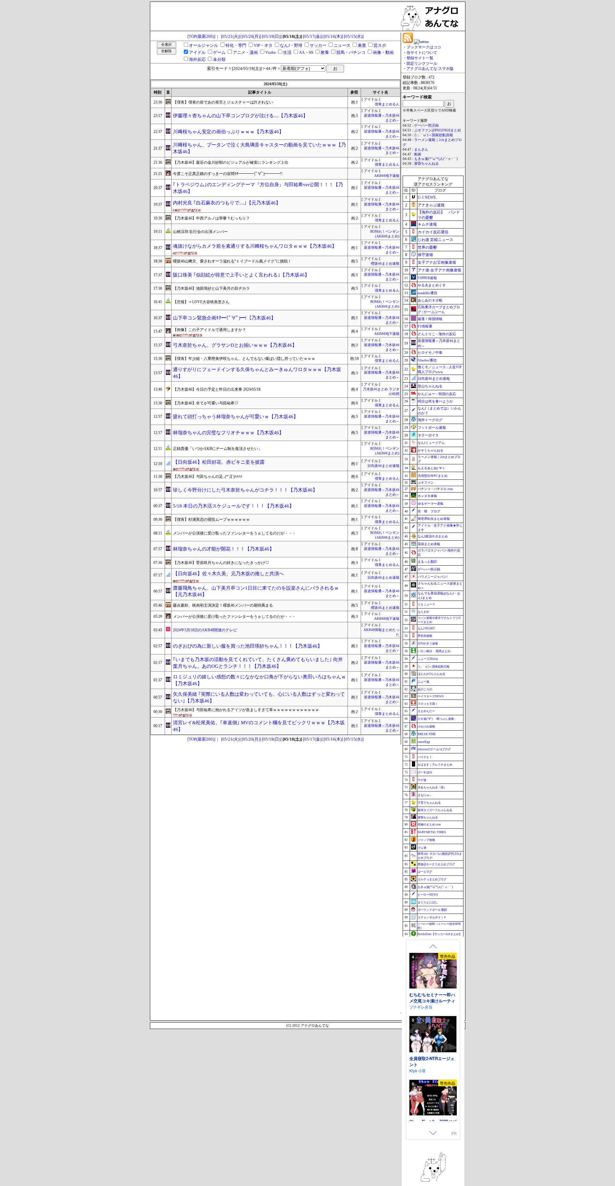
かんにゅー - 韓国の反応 (437, 394)
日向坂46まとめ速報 (383, 466)
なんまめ (423, 611)
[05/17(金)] (313, 36)
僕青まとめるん (387, 104)
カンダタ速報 (427, 496)
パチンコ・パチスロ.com (435, 489)
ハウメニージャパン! (432, 576)
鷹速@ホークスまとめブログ (436, 864)
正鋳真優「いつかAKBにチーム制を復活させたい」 (217, 448)
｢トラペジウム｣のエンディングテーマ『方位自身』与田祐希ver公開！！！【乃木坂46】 (258, 188)
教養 (325, 52)
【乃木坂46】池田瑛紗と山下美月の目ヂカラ (211, 288)
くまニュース (426, 604)
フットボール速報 (432, 427)
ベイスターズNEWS (431, 696)
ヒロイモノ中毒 (430, 352)
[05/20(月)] (251, 36)
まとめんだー (426, 711)
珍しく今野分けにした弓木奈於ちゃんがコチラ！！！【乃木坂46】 (245, 490)
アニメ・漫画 (245, 52)
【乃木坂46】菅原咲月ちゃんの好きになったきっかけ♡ (221, 562)
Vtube (270, 52)
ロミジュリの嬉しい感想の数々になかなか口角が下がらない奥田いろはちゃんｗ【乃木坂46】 (259, 680)
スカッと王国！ (428, 703)
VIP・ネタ (263, 45)
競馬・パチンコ (350, 52)
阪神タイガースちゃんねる (435, 810)
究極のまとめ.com (429, 824)
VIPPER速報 (427, 278)
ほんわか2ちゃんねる (431, 674)
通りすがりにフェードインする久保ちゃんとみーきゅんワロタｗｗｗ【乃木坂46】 (257, 373)
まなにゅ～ (425, 795)
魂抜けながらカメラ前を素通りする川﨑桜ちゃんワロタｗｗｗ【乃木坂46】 (255, 246)
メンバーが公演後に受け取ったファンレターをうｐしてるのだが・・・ (234, 533)
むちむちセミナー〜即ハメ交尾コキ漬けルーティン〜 (432, 1000)
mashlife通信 (427, 293)
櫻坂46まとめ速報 (385, 263)
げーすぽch (425, 772)
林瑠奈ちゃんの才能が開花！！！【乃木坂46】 (223, 549)
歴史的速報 (425, 635)
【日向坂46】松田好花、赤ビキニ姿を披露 (219, 462)
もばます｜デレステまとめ (435, 764)
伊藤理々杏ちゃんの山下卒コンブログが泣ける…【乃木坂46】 (240, 115)
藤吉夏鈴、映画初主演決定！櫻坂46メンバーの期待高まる (223, 605)
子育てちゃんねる (429, 802)
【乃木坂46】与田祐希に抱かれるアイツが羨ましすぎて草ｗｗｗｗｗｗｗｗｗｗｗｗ (246, 710)
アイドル (197, 52)
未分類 (219, 59)
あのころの (425, 689)
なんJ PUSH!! (426, 628)
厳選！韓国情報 (430, 319)
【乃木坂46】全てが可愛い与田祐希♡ (205, 403)
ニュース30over (428, 658)
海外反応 (197, 59)
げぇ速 (422, 847)
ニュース (342, 45)
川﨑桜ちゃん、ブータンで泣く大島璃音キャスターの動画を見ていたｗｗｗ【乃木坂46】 (259, 148)
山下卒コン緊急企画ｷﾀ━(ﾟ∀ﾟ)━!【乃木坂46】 (224, 317)
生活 (287, 52)
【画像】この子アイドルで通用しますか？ (209, 330)
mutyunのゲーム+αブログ (434, 749)
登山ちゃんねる (430, 386)
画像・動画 (383, 52)
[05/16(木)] (333, 36)
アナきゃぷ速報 (431, 205)
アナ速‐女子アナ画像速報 (439, 270)
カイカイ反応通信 (433, 232)
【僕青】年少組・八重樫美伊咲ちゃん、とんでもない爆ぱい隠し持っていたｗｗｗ (244, 358)
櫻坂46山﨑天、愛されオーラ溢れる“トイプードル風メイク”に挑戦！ (232, 261)
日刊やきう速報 (428, 643)
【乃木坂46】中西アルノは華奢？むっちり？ (211, 218)
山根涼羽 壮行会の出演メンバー (200, 231)
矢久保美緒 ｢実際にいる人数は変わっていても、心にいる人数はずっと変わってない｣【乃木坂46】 (259, 697)
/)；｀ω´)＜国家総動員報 (433, 135)
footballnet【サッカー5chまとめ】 (440, 934)
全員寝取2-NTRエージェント (432, 1061)
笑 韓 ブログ (429, 511)
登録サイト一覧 (419, 58)
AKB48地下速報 (386, 176)
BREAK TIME (427, 734)
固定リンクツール (421, 63)
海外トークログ (430, 420)
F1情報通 (425, 326)
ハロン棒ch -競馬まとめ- (434, 651)
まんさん (421, 149)
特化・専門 (236, 45)
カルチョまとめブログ (432, 879)
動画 (417, 154)
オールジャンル (203, 45)
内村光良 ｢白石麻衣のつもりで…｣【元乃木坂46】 (227, 202)
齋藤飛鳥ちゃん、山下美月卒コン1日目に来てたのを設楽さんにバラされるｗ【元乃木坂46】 (256, 591)
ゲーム (219, 52)
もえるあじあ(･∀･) (431, 468)
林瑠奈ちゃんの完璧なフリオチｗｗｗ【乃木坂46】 (228, 432)
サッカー (318, 45)
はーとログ (425, 871)
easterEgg (424, 741)
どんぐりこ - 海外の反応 (437, 334)
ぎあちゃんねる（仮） (432, 787)
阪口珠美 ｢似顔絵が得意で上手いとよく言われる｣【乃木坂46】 (241, 275)
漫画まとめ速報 (429, 544)
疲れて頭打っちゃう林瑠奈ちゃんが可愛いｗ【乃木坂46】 (235, 416)
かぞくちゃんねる (430, 450)
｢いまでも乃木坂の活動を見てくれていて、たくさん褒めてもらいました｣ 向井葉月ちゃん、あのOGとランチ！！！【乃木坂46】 (258, 663)
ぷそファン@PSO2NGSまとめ (437, 130)
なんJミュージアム (431, 442)
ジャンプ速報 (426, 840)
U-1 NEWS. (427, 197)
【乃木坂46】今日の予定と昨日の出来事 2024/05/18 (216, 389)
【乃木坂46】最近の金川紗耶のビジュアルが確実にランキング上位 (230, 162)
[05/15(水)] (354, 36)
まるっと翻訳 (427, 561)
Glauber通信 (427, 360)
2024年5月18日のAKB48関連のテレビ (205, 630)
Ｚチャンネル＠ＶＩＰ (432, 917)
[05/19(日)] (272, 36)
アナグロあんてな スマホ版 (430, 68)
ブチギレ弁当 (420, 1006)
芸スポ (379, 45)
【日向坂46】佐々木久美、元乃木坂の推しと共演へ (228, 573)
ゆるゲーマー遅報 (430, 503)
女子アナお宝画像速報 (437, 262)
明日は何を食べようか (435, 401)
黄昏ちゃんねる (426, 163)
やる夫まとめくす (432, 285)
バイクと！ (425, 757)
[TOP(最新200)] (201, 36)
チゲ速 (422, 780)
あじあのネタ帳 (430, 300)
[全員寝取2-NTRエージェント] (433, 1034)
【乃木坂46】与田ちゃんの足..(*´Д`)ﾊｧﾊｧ (207, 476)
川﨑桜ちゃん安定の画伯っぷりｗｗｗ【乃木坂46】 (228, 131)
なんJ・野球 (291, 45)
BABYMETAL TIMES (432, 832)
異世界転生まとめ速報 (434, 518)
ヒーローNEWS (428, 894)
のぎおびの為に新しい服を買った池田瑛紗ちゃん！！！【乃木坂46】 (247, 646)
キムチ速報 (427, 224)
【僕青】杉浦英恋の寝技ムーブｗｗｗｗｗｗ (211, 519)
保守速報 (425, 255)
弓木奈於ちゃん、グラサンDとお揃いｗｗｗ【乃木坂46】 (235, 345)
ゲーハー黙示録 (426, 125)
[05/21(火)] (231, 36)
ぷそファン (426, 482)
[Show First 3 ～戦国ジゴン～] (433, 1098)
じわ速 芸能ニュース (435, 239)
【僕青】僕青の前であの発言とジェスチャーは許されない (223, 102)
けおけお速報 (426, 726)
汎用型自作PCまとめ (432, 475)
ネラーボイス (428, 435)
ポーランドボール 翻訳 (432, 909)
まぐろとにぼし (428, 902)
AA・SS (306, 52)
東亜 (362, 45)
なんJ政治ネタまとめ (433, 536)
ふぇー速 (423, 681)
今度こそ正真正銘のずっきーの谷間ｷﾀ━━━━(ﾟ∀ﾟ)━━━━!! (228, 173)
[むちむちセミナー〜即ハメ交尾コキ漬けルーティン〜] (433, 971)
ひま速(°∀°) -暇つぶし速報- (436, 718)
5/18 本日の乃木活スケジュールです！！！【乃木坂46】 (233, 506)
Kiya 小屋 (417, 1070)
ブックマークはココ (423, 47)
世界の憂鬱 (427, 247)
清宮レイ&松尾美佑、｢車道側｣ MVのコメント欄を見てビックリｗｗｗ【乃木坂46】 (259, 726)
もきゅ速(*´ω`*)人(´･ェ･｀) (436, 159)
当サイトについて (421, 52)
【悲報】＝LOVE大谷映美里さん (201, 302)
